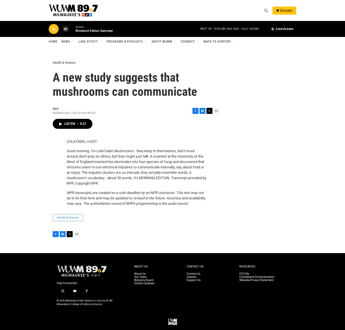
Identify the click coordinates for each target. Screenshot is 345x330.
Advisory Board (143, 280)
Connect (188, 41)
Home (53, 41)
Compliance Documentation (257, 276)
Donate (286, 10)
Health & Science (64, 63)
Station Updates (144, 283)
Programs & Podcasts (124, 41)
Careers (192, 276)
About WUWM (162, 41)
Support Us (194, 280)
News (65, 41)
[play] (54, 29)
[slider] (72, 29)
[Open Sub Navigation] (73, 41)
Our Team (140, 276)
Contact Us (193, 273)
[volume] (65, 29)
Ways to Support (217, 41)
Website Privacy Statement (256, 280)
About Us (140, 273)
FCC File (244, 273)
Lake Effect (88, 41)
